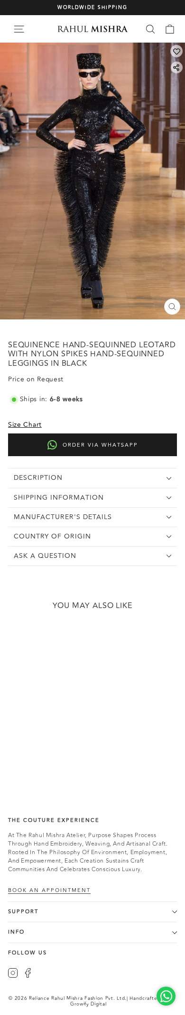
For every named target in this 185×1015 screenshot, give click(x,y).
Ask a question (45, 556)
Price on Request (32, 747)
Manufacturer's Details (63, 517)
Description (38, 478)
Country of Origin (52, 536)
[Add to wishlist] (176, 51)
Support (23, 912)
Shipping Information (59, 498)
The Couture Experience (54, 820)
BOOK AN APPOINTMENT (49, 890)
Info (16, 932)
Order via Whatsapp (100, 445)
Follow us (27, 953)
